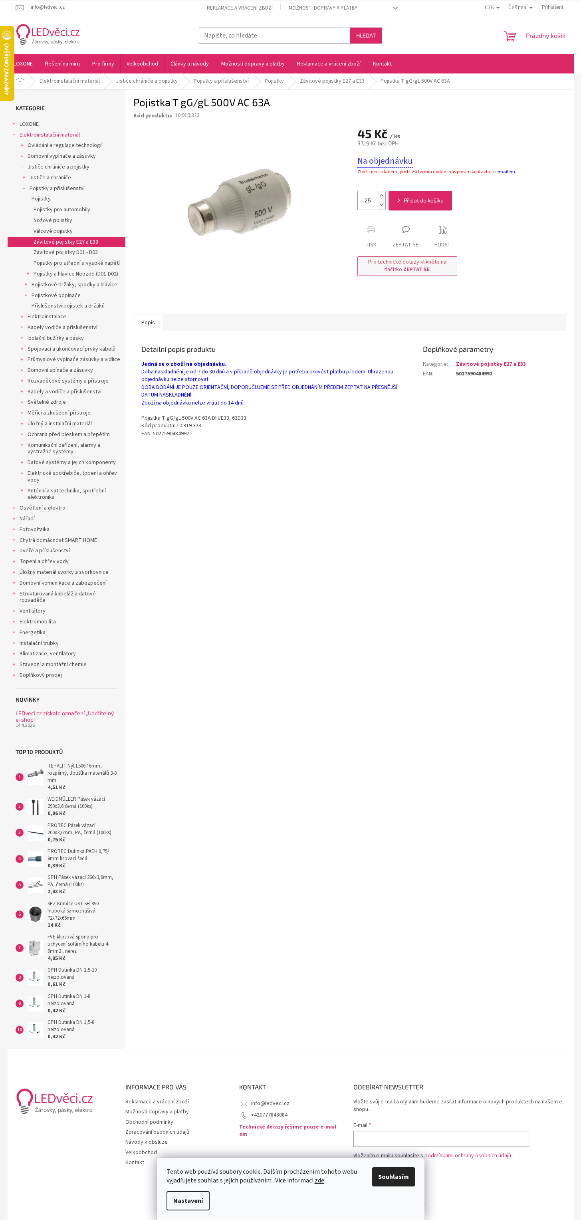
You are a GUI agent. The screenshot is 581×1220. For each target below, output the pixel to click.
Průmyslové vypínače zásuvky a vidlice (74, 359)
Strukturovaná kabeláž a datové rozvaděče (58, 597)
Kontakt (134, 1162)
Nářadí (27, 519)
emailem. (506, 172)
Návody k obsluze (146, 1142)
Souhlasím (393, 1176)
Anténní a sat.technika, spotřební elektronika (67, 494)
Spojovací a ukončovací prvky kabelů (71, 349)
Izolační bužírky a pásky (56, 338)
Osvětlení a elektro (42, 508)
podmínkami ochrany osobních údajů (467, 1156)
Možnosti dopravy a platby (323, 8)
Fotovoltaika (35, 530)
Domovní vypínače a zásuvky (62, 156)
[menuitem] (23, 63)
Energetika (33, 633)
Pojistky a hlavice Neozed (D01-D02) (76, 274)
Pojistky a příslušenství (57, 188)
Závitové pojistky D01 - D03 (66, 252)
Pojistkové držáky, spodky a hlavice (74, 285)
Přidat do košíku (424, 200)
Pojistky (41, 199)
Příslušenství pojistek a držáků (68, 306)
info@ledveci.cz (270, 1103)
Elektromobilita (38, 622)
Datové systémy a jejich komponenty (72, 462)
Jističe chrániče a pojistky (58, 167)
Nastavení (188, 1200)
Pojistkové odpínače (56, 296)
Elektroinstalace (47, 317)
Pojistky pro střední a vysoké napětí (77, 263)
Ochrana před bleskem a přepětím (69, 434)
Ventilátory (33, 611)
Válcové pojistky (53, 231)
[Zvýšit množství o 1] (382, 195)
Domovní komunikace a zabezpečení (63, 583)
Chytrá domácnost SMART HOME (58, 540)
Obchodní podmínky (149, 1122)
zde (319, 1180)
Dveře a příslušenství (45, 551)
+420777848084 (269, 1115)
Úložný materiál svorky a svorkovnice (64, 572)
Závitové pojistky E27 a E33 (66, 242)
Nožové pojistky (53, 220)
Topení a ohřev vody (44, 561)
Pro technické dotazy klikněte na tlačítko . (407, 266)
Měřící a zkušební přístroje (59, 413)
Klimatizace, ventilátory (48, 654)
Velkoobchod (141, 1153)
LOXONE (29, 124)
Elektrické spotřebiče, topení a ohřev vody (72, 476)
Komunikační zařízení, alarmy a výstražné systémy (64, 448)
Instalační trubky (39, 643)
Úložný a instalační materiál (60, 424)
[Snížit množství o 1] (382, 205)
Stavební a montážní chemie (53, 665)
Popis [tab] (148, 323)
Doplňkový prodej (41, 675)
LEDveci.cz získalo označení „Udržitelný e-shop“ (65, 716)
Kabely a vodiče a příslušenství (64, 392)
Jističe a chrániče (50, 178)
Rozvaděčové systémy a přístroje (68, 381)
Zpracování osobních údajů (157, 1132)
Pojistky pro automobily (62, 210)
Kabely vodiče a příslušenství (62, 327)
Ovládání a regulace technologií (65, 145)
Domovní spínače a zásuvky (60, 370)
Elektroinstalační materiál (50, 135)
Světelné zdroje (47, 402)
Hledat (366, 35)
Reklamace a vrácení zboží (240, 8)
